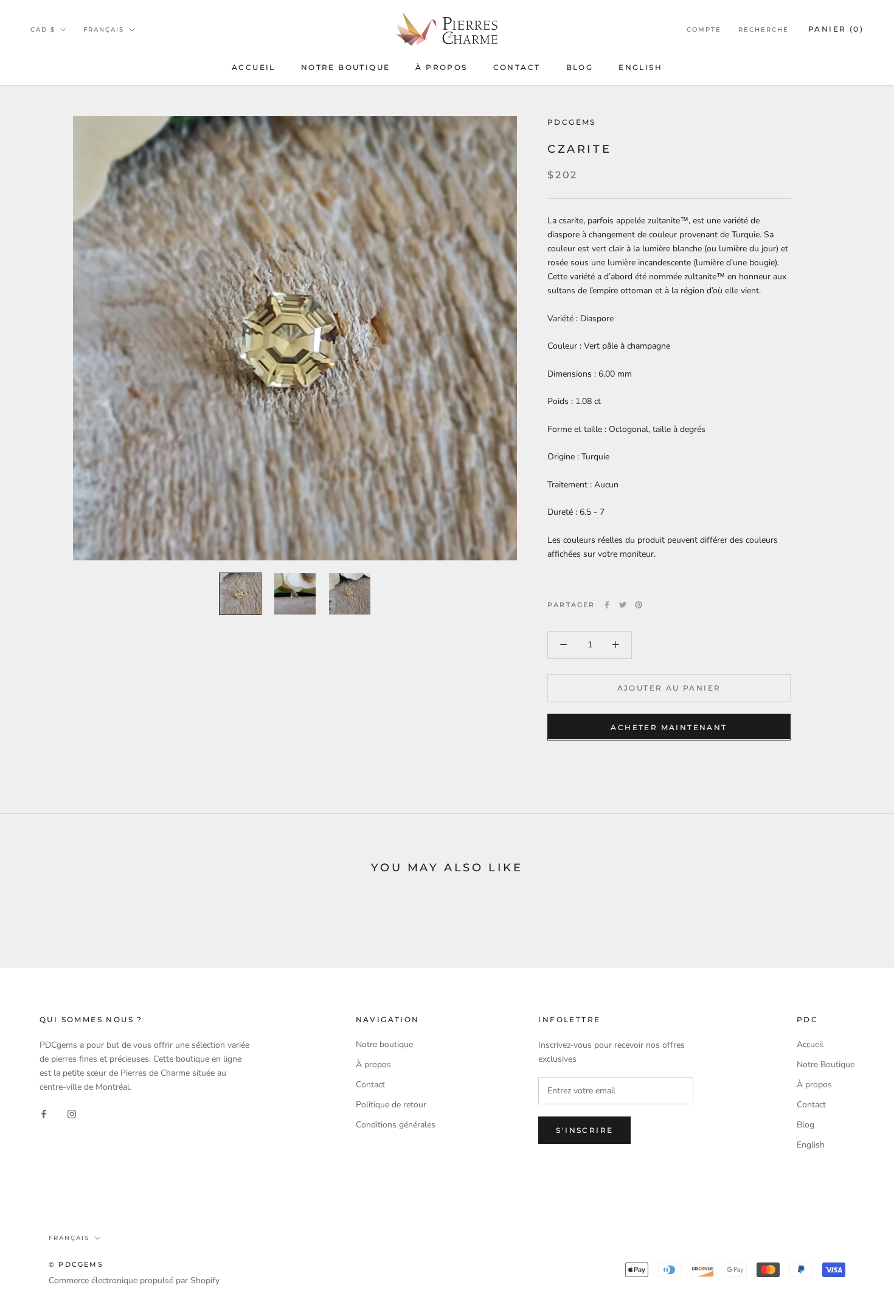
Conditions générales (395, 1124)
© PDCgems (76, 1264)
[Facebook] (607, 604)
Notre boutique (384, 1044)
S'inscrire (584, 1130)
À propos (441, 67)
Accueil (253, 67)
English (640, 67)
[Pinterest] (638, 604)
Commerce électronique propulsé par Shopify (134, 1280)
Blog (580, 67)
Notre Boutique (345, 67)
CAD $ (42, 29)
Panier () (836, 28)
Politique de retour (391, 1104)
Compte (704, 29)
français (103, 29)
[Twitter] (622, 604)
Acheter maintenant (669, 726)
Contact (517, 67)
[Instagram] (72, 1114)
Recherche (763, 29)
